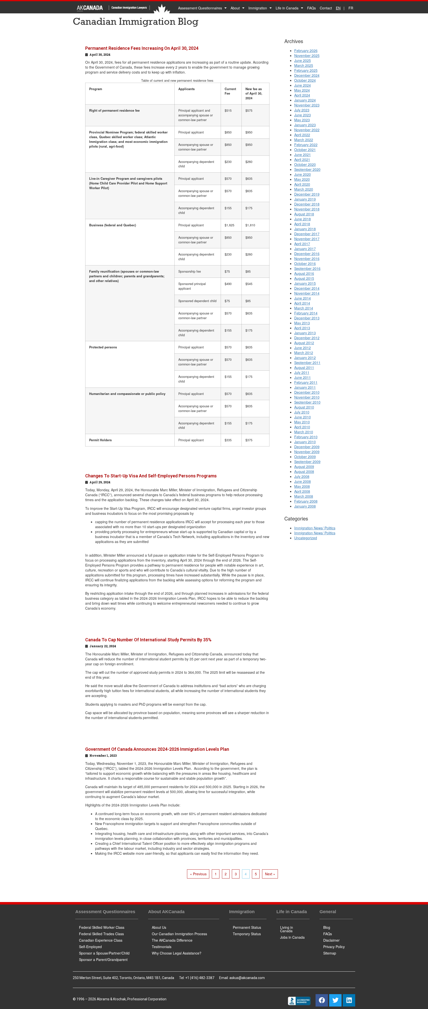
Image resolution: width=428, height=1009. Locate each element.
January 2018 (305, 228)
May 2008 (302, 486)
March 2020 (303, 189)
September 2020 (307, 169)
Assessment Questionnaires (200, 7)
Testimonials (161, 946)
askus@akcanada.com (247, 978)
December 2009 (307, 446)
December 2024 (307, 75)
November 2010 (307, 397)
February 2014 (306, 312)
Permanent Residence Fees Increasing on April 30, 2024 (141, 48)
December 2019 (307, 194)
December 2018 (307, 204)
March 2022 (303, 139)
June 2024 (302, 85)
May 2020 (302, 179)
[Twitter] (335, 1000)
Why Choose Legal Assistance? (176, 953)
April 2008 (302, 491)
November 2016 (307, 258)
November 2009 (307, 451)
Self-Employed (90, 946)
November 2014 (307, 293)
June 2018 (302, 218)
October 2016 (305, 263)
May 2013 (302, 322)
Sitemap (329, 953)
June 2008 (302, 481)
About (235, 7)
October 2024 (305, 80)
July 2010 (301, 412)
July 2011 (301, 372)
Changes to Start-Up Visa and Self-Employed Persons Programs (151, 475)
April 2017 (302, 243)
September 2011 (307, 362)
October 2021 (305, 149)
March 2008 (303, 496)
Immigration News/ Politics (314, 527)
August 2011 (304, 367)
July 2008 (301, 476)
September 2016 (307, 268)
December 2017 (307, 233)
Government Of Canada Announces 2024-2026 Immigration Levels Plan (157, 749)
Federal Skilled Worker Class (101, 927)
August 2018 (304, 213)
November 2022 (307, 129)
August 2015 (304, 278)
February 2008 (306, 501)
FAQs (311, 7)
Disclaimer (331, 940)
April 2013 (302, 327)
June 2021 (302, 154)
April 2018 (302, 223)
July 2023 (301, 109)
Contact (326, 7)
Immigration (257, 7)
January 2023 (305, 124)
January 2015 (305, 283)
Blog (326, 927)
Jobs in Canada (292, 937)
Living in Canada (286, 929)
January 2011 (305, 387)
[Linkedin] (349, 1000)
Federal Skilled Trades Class (101, 933)
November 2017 (307, 238)
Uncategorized (305, 537)
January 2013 (305, 332)
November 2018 (307, 209)
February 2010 (306, 436)
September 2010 (307, 402)
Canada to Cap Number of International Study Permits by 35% (148, 639)
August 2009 (304, 466)
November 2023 (307, 105)
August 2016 (304, 273)
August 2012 (304, 342)
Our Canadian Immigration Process (179, 933)
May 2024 (302, 90)
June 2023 (302, 114)
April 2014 (302, 303)
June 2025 (302, 60)
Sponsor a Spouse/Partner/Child (104, 953)
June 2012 (302, 347)
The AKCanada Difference (172, 940)
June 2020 (302, 174)
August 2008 (304, 471)
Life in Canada (287, 7)
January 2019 (305, 199)
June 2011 (302, 377)
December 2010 (307, 392)
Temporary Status (247, 933)
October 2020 (305, 164)
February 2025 (306, 70)
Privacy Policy (334, 946)
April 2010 (302, 426)
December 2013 (307, 317)
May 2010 (302, 421)
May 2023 (302, 119)
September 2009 (307, 461)
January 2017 (305, 248)
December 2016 (307, 253)
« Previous (198, 873)
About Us (159, 927)
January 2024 (305, 100)
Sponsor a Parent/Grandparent (103, 959)
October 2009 (305, 456)
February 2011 (306, 382)
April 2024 (302, 95)
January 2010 (305, 441)
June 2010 (302, 416)
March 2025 (303, 65)
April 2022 (302, 134)
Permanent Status (247, 927)
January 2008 (305, 506)
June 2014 (302, 298)
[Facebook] (322, 1000)
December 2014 (307, 288)
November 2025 (307, 55)
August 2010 (304, 407)
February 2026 (306, 50)
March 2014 (303, 308)
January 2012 (305, 357)
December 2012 (307, 337)
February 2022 (306, 144)
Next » (270, 873)
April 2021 (302, 159)
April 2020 (302, 184)
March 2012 (303, 352)
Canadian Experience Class (100, 940)
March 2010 (303, 431)
